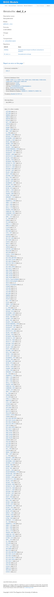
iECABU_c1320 (10, 140)
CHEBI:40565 (16, 81)
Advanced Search (12, 5)
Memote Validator (28, 5)
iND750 (8, 118)
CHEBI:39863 (35, 80)
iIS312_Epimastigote (12, 281)
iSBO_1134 (9, 202)
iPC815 (8, 120)
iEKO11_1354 (10, 190)
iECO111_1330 (10, 167)
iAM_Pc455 (9, 275)
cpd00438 (17, 84)
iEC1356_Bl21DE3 (11, 258)
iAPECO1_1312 (7, 24)
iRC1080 (8, 231)
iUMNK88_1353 (10, 213)
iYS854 (8, 256)
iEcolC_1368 (10, 172)
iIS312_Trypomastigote (12, 279)
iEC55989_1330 (11, 138)
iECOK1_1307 (10, 170)
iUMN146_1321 (10, 211)
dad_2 (8, 71)
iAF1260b (9, 240)
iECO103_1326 (10, 165)
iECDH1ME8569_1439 (12, 149)
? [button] (18, 68)
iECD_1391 (9, 145)
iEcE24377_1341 (11, 152)
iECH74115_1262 (11, 156)
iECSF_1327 (10, 181)
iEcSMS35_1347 (11, 183)
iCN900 (8, 286)
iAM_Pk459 (9, 277)
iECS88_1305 (10, 175)
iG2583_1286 (10, 193)
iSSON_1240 (10, 209)
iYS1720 (8, 290)
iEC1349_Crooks (11, 259)
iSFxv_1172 (9, 208)
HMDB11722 (38, 91)
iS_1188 (8, 199)
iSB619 (8, 117)
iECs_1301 (9, 177)
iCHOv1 (8, 242)
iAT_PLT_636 (10, 238)
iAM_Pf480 (9, 270)
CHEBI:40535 (42, 80)
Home (6, 5)
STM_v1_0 (9, 224)
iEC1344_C (9, 268)
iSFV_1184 (9, 206)
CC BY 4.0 (19, 94)
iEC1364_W (9, 261)
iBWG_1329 (9, 129)
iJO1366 (8, 111)
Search (48, 5)
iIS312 (8, 283)
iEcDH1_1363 (10, 147)
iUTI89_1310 (10, 215)
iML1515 (8, 245)
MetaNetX (13, 94)
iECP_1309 (9, 174)
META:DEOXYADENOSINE (16, 88)
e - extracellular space (9, 41)
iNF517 (8, 243)
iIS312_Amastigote (11, 284)
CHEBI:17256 (20, 80)
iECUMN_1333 (10, 186)
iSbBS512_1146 (11, 200)
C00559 (17, 83)
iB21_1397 (9, 131)
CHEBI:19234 (28, 80)
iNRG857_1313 (10, 197)
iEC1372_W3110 (11, 263)
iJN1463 (8, 288)
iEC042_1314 (10, 136)
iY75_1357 (9, 233)
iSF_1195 (9, 122)
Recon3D (9, 250)
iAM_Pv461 (9, 272)
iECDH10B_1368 (11, 151)
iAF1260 (8, 113)
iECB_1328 (9, 142)
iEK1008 (8, 252)
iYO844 (8, 234)
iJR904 (8, 220)
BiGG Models (10, 2)
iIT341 (8, 126)
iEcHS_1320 (9, 158)
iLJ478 (8, 227)
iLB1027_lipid (10, 249)
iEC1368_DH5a (10, 267)
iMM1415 (9, 225)
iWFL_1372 (9, 217)
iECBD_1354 (10, 143)
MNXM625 (22, 89)
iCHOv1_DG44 (10, 254)
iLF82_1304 (9, 195)
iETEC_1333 (10, 192)
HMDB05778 (31, 91)
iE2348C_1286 (10, 134)
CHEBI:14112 (13, 80)
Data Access (20, 5)
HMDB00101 (24, 91)
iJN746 (8, 124)
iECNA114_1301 (11, 163)
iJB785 (8, 247)
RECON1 (9, 236)
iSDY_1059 (9, 204)
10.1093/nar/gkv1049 (28, 587)
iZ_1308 (8, 218)
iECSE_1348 (10, 179)
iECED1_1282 (10, 154)
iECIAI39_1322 (10, 161)
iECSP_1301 (10, 184)
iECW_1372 (9, 188)
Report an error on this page (13, 63)
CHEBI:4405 (24, 81)
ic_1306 (8, 133)
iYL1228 (8, 222)
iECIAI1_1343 (10, 159)
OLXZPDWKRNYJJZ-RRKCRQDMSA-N (21, 86)
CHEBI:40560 (9, 81)
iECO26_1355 (10, 168)
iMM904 (8, 115)
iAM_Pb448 (9, 274)
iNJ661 (8, 127)
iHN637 (8, 229)
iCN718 (8, 265)
